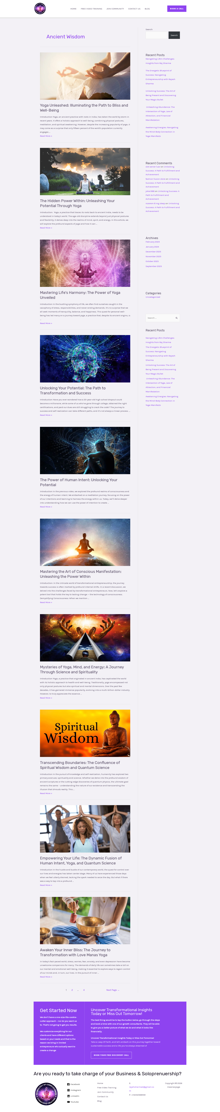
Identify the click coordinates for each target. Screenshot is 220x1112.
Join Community (115, 8)
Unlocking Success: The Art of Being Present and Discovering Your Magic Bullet (161, 95)
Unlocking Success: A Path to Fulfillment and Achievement (163, 170)
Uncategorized (153, 297)
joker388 (150, 191)
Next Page (113, 990)
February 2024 (153, 241)
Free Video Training (91, 8)
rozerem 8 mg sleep (155, 203)
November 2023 (153, 256)
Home (73, 8)
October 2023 (152, 261)
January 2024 (152, 246)
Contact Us (134, 8)
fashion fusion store (155, 179)
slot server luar (153, 166)
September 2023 (154, 266)
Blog (147, 8)
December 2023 (153, 251)
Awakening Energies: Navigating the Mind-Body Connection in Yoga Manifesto (162, 131)
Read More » (46, 136)
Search (149, 29)
